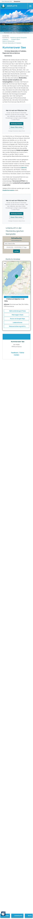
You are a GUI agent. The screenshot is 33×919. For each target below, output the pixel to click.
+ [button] (5, 263)
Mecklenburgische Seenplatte (18, 37)
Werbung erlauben (16, 123)
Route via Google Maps (17, 318)
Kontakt (6, 915)
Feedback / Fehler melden (17, 354)
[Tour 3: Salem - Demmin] (5, 278)
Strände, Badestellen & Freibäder (12, 43)
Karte (30, 915)
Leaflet (9, 294)
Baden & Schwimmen (8, 41)
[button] (12, 6)
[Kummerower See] (17, 276)
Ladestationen (17, 322)
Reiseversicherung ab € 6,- (17, 326)
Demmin (24, 167)
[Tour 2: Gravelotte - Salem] (23, 268)
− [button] (5, 266)
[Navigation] (30, 6)
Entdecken (5, 39)
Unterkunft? (18, 915)
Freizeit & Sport (15, 39)
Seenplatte (17, 1)
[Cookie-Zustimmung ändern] (3, 914)
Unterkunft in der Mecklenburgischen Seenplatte (15, 231)
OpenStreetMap (21, 294)
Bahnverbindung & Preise (17, 311)
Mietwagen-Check (17, 315)
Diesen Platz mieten (16, 127)
